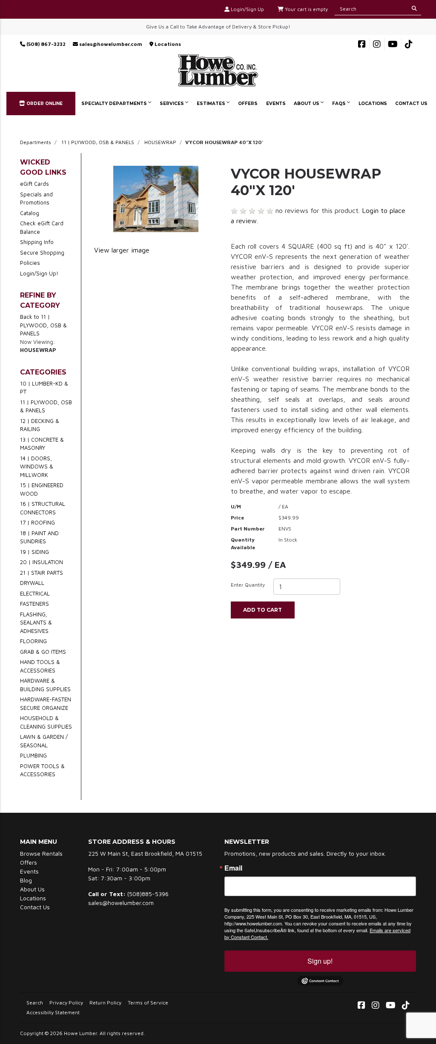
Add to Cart (262, 610)
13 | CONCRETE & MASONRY (42, 443)
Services (172, 103)
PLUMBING (33, 755)
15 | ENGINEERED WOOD (41, 489)
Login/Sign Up (246, 9)
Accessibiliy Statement (53, 1012)
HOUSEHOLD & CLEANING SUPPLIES (46, 722)
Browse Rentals (41, 853)
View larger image (121, 250)
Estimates (212, 103)
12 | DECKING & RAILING (39, 425)
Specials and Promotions (36, 198)
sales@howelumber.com (110, 44)
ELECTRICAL (35, 593)
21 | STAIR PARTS (41, 572)
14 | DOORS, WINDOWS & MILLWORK (36, 466)
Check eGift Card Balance (41, 227)
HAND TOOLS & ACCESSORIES (40, 666)
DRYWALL (32, 582)
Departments (35, 142)
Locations (167, 44)
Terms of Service (148, 1002)
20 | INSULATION (41, 562)
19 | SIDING (34, 551)
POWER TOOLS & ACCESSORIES (42, 770)
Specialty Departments (114, 103)
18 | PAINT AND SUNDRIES (39, 537)
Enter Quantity (248, 585)
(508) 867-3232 (45, 44)
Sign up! (320, 961)
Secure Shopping (42, 252)
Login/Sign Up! (39, 273)
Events (276, 103)
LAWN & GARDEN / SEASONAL (44, 741)
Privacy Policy (66, 1002)
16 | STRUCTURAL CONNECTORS (42, 508)
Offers (248, 103)
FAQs (339, 103)
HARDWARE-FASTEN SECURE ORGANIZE (45, 703)
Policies (30, 262)
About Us (307, 103)
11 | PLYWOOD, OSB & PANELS (97, 142)
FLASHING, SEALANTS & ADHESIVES (36, 622)
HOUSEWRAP (160, 142)
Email (233, 868)
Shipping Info (37, 241)
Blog (26, 880)
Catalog (29, 213)
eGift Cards (34, 183)
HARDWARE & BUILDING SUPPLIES (45, 684)
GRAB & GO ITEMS (43, 651)
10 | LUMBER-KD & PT (44, 387)
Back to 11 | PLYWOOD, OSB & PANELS (43, 325)
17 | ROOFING (37, 522)
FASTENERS (34, 603)
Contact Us (411, 103)
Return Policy (105, 1002)
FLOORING (33, 641)
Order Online (44, 103)
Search (34, 1002)
